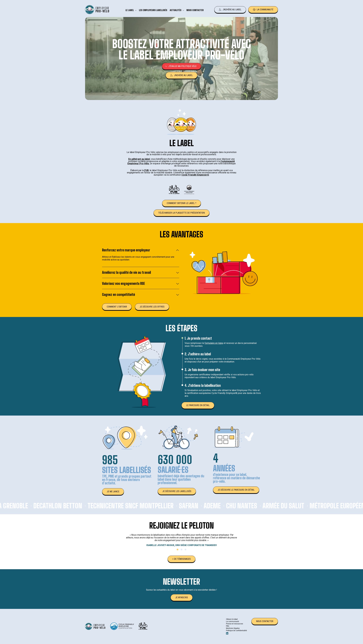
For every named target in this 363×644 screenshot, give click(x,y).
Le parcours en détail (198, 405)
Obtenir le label (232, 619)
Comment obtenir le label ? (181, 203)
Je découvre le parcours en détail (236, 489)
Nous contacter (195, 10)
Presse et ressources (234, 624)
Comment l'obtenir (117, 306)
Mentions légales (233, 628)
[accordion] (140, 252)
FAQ (227, 626)
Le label (129, 10)
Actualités (175, 10)
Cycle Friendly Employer (194, 174)
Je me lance (113, 491)
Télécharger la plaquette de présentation (181, 212)
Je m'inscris (181, 597)
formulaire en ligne (214, 343)
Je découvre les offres (152, 306)
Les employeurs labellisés (153, 10)
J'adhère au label (232, 9)
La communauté (265, 9)
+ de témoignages (181, 559)
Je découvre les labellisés (176, 491)
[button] (177, 549)
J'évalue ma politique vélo (182, 66)
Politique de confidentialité (236, 631)
